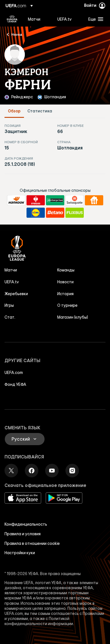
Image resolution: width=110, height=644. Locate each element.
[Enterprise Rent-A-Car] (55, 200)
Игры (9, 305)
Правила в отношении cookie (32, 543)
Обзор (14, 111)
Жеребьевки (16, 293)
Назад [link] (16, 34)
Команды (65, 270)
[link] (34, 19)
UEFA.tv (12, 282)
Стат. (10, 317)
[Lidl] (36, 213)
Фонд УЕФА (15, 384)
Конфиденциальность (26, 524)
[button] (94, 19)
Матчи (11, 270)
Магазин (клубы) (72, 317)
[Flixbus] (74, 213)
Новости (65, 282)
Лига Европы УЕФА (12, 19)
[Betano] (55, 213)
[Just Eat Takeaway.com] (94, 200)
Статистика (39, 111)
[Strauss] (36, 200)
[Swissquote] (74, 200)
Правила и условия (23, 534)
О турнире (67, 305)
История (65, 293)
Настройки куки (20, 553)
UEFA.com (14, 372)
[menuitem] (37, 19)
